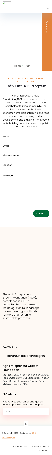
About (16, 446)
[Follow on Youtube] (46, 61)
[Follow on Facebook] (46, 50)
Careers (35, 446)
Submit (40, 213)
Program (25, 446)
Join (28, 65)
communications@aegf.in (26, 356)
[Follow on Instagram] (46, 44)
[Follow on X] (46, 56)
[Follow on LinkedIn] (46, 39)
